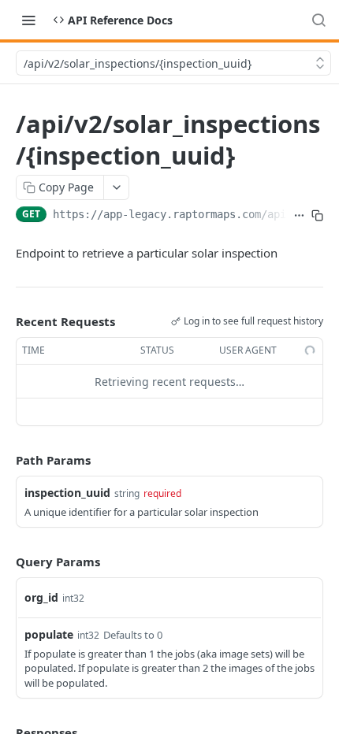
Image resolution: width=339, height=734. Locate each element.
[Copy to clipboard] (317, 215)
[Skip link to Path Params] (4, 460)
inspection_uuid (67, 492)
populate (48, 634)
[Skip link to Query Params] (4, 561)
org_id (41, 597)
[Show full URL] (299, 215)
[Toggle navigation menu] (28, 19)
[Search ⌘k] (318, 19)
